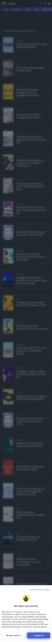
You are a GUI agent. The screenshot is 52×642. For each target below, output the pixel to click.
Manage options (13, 635)
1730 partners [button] (17, 612)
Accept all (38, 635)
